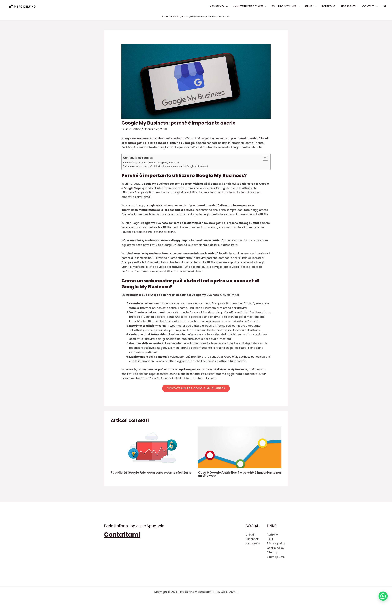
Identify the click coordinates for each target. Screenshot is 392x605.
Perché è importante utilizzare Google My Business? (152, 162)
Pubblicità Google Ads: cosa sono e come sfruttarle (151, 472)
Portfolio (328, 6)
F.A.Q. (270, 539)
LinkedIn (251, 534)
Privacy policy (276, 543)
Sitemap (272, 552)
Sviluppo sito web (284, 6)
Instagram (253, 543)
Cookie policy (275, 548)
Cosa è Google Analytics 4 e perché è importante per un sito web (239, 474)
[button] (226, 6)
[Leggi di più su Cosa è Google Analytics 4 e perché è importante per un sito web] (239, 447)
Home (165, 16)
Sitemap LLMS (276, 557)
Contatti (368, 6)
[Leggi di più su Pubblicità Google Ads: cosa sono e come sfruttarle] (152, 447)
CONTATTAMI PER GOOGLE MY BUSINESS (196, 388)
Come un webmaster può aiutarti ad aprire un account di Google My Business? (166, 166)
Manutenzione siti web (248, 6)
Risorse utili (349, 6)
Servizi (308, 6)
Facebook (252, 539)
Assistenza (217, 6)
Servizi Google (176, 16)
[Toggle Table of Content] (263, 158)
